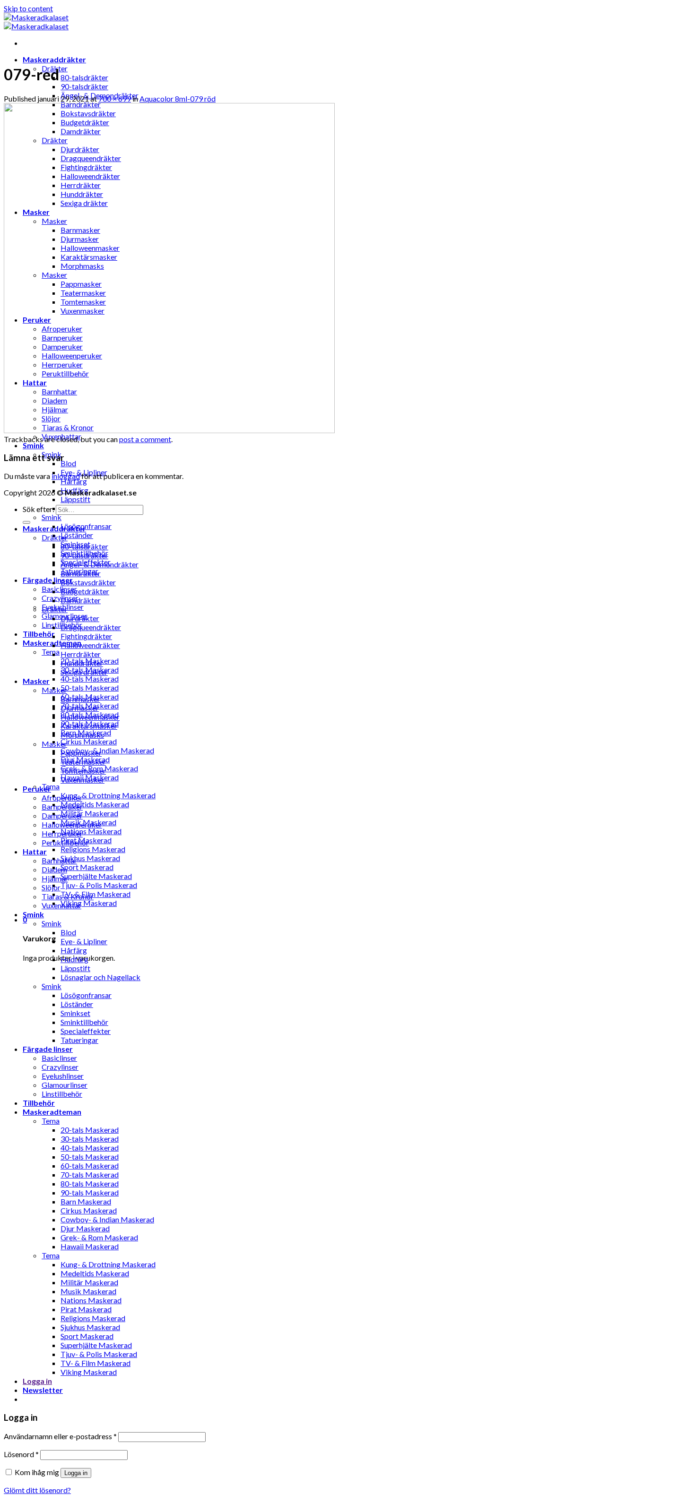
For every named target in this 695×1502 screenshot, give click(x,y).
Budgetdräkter (85, 591)
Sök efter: (38, 508)
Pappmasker (81, 752)
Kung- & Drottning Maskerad (108, 795)
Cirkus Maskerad (89, 741)
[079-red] (169, 430)
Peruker (37, 788)
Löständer (77, 534)
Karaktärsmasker (89, 725)
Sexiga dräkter (84, 671)
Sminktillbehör (84, 1021)
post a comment (145, 439)
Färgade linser (48, 579)
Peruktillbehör (65, 842)
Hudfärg (74, 959)
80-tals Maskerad (90, 1183)
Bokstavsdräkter (88, 582)
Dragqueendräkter (91, 627)
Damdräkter (81, 600)
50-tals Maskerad (90, 687)
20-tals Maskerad (90, 1129)
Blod (68, 463)
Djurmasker (80, 707)
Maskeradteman (52, 1111)
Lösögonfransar (86, 525)
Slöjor (51, 887)
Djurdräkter (80, 618)
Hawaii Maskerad (90, 1246)
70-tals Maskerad (90, 1174)
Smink (33, 445)
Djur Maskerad (85, 1228)
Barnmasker (80, 698)
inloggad (66, 475)
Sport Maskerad (87, 866)
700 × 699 (114, 98)
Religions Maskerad (93, 849)
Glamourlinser (64, 1084)
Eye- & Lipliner (84, 941)
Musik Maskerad (88, 1291)
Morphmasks (82, 734)
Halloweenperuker (72, 824)
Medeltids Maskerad (95, 804)
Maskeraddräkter (54, 59)
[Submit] (26, 522)
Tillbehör (39, 633)
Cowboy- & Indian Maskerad (107, 750)
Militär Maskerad (89, 813)
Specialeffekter (86, 1030)
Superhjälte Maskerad (96, 875)
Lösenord (21, 1454)
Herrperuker (62, 833)
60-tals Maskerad (90, 1165)
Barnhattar (59, 860)
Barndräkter (81, 573)
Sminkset (75, 1012)
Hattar (35, 851)
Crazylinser (60, 597)
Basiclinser (59, 588)
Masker (36, 680)
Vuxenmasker (82, 779)
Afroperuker (62, 797)
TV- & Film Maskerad (95, 893)
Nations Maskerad (91, 831)
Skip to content (28, 8)
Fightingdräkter (86, 636)
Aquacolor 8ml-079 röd (177, 98)
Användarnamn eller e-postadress (60, 1436)
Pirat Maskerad (86, 1309)
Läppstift (75, 499)
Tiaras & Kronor (68, 896)
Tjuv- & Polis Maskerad (99, 884)
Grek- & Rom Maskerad (99, 1237)
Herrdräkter (81, 653)
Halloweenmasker (90, 716)
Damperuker (62, 815)
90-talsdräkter (84, 86)
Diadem (54, 869)
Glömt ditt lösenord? (37, 1489)
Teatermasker (83, 761)
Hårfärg (74, 481)
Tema (51, 651)
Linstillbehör (62, 1093)
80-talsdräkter (84, 77)
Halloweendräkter (90, 644)
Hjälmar (55, 878)
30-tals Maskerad (90, 1138)
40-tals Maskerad (90, 678)
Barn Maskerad (86, 1201)
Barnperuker (62, 806)
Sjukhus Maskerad (90, 857)
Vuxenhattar (61, 905)
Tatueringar (79, 1039)
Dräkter (55, 537)
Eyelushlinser (63, 1075)
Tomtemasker (83, 770)
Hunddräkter (82, 662)
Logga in (75, 1472)
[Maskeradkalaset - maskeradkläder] (36, 22)
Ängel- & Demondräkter (100, 564)
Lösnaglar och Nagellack (100, 977)
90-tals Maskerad (90, 1192)
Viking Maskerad (89, 902)
